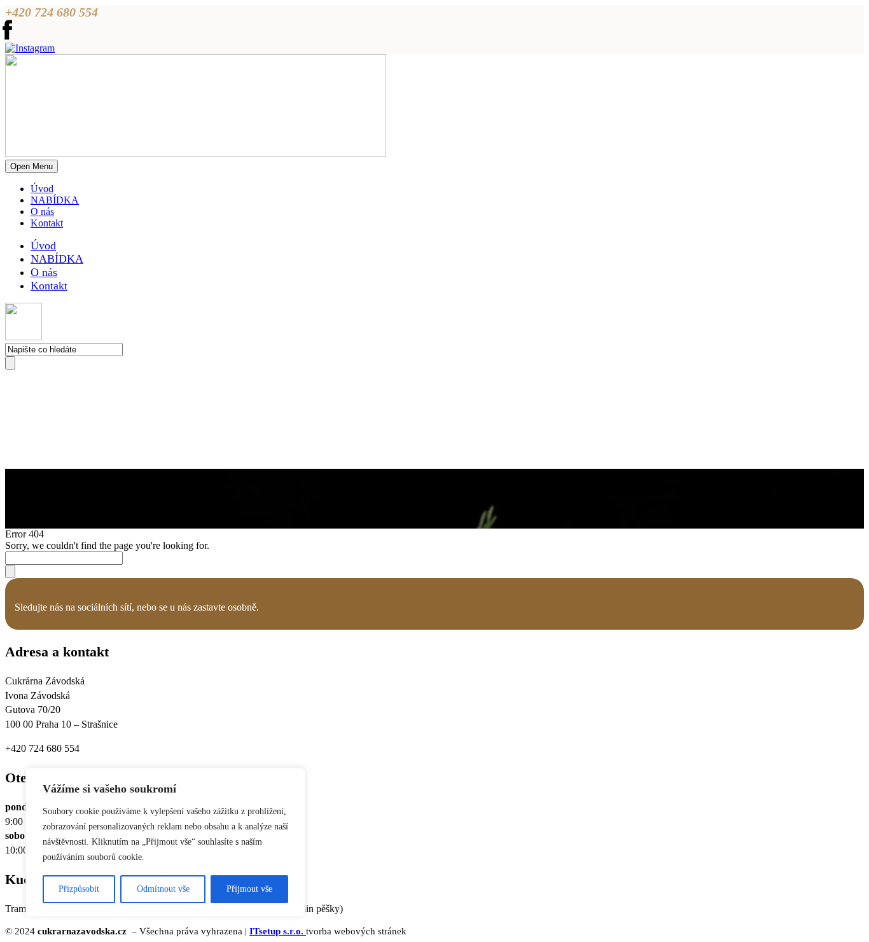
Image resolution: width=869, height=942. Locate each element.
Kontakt (47, 223)
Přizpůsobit (79, 889)
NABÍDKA (55, 200)
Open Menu (31, 166)
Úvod (42, 188)
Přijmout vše (249, 889)
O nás (42, 211)
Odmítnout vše (163, 889)
